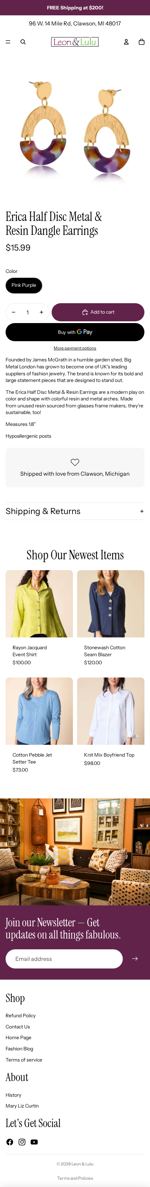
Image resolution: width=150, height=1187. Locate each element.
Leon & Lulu (82, 1163)
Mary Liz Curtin (22, 1106)
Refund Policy (21, 1015)
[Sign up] (135, 958)
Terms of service (24, 1060)
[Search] (23, 41)
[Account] (126, 41)
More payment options (75, 348)
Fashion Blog (19, 1049)
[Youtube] (34, 1142)
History (13, 1095)
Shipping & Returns (43, 511)
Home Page (18, 1037)
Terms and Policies (75, 1178)
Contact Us (18, 1027)
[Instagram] (22, 1142)
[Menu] (8, 42)
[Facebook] (10, 1142)
